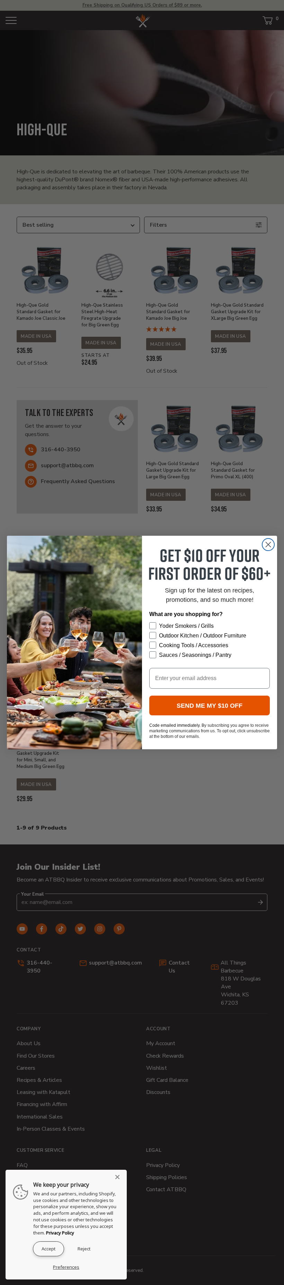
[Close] (119, 1177)
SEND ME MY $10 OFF (209, 705)
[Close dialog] (268, 545)
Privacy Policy (60, 1233)
